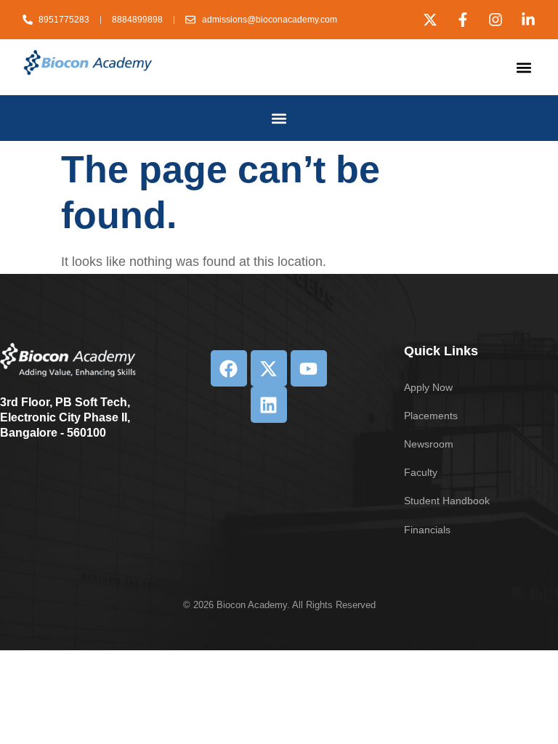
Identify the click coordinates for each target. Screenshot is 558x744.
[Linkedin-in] (528, 19)
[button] (523, 67)
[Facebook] (229, 368)
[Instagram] (495, 19)
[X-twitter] (430, 19)
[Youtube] (309, 368)
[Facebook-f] (463, 19)
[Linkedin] (269, 405)
